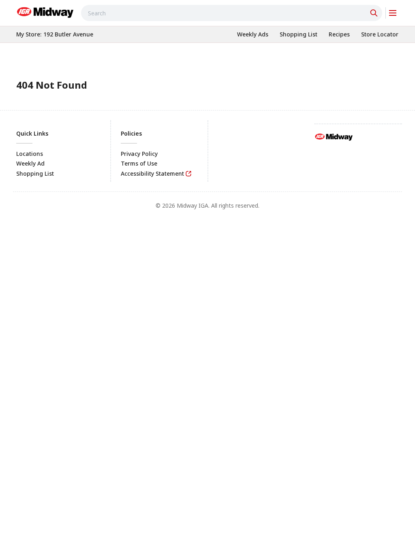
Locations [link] (29, 153)
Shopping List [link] (35, 173)
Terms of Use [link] (139, 163)
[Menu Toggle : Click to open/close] (392, 13)
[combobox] (231, 13)
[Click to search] (375, 13)
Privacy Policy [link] (139, 153)
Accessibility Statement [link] (152, 173)
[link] (45, 11)
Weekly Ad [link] (30, 163)
